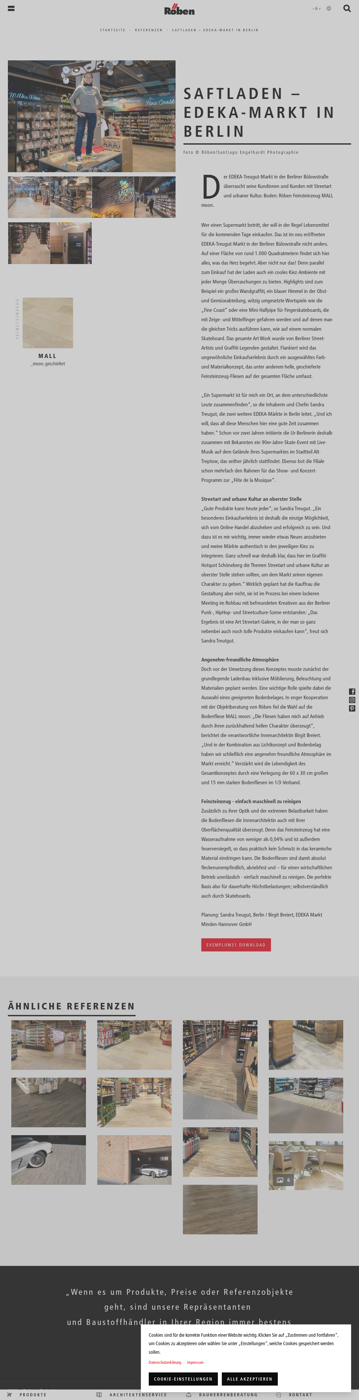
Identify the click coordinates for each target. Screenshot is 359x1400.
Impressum (195, 1362)
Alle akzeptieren (250, 1379)
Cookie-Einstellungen (183, 1379)
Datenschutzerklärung (165, 1362)
